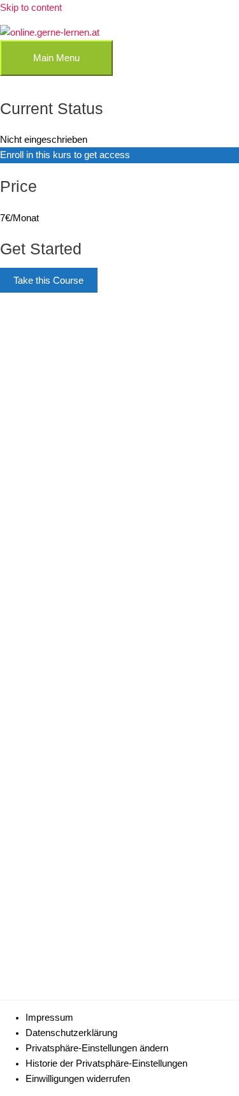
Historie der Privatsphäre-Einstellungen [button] (106, 1063)
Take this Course (48, 280)
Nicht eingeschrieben (43, 140)
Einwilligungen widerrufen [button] (77, 1079)
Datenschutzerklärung (71, 1033)
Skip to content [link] (31, 8)
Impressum (49, 1017)
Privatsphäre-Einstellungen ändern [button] (96, 1048)
